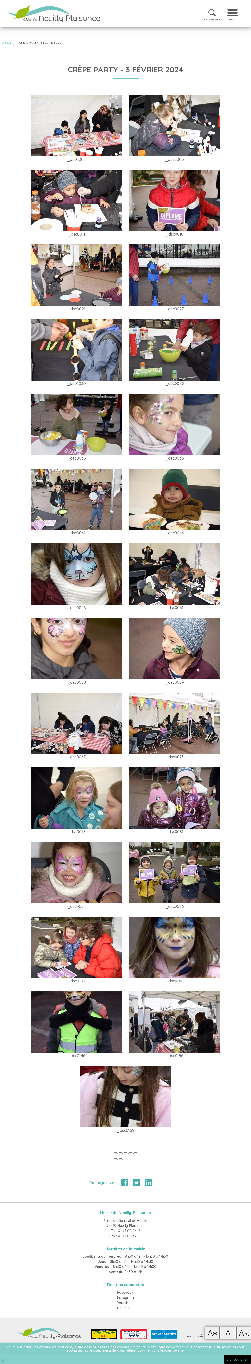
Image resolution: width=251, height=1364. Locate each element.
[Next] (121, 1159)
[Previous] (116, 1159)
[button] (212, 1333)
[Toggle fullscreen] (125, 1153)
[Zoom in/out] (130, 1153)
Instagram (125, 1297)
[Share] (121, 1153)
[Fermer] (116, 1153)
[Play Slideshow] (135, 1153)
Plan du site (195, 1336)
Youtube (123, 1303)
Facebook (125, 1292)
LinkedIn (123, 1308)
